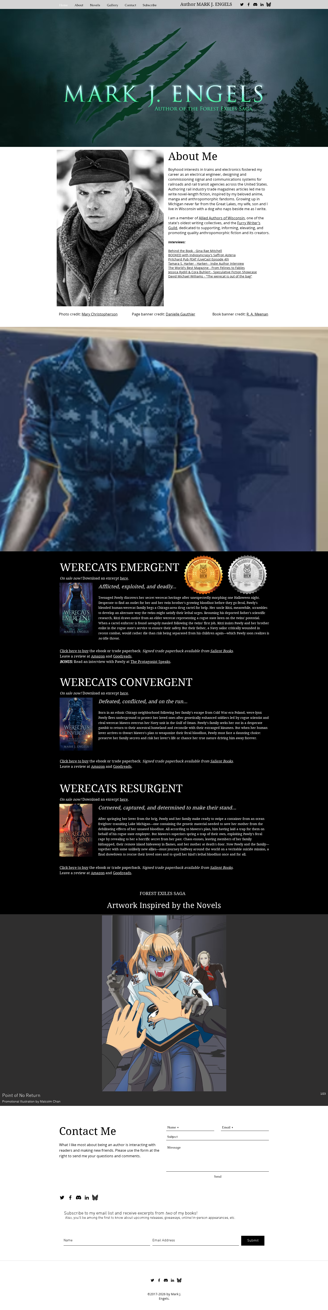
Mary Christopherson (100, 314)
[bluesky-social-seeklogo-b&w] (268, 4)
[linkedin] (262, 4)
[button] (164, 1010)
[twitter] (242, 4)
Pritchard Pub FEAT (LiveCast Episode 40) (198, 259)
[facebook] (248, 4)
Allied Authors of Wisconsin (222, 218)
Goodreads (122, 766)
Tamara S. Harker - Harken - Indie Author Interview (206, 263)
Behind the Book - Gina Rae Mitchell (195, 251)
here (124, 578)
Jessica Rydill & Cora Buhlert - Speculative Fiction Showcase (212, 272)
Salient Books (221, 651)
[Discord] (255, 4)
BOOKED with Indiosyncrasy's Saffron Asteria (202, 255)
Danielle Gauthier (180, 314)
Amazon (98, 766)
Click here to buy (74, 651)
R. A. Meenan (257, 314)
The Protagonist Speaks (150, 662)
